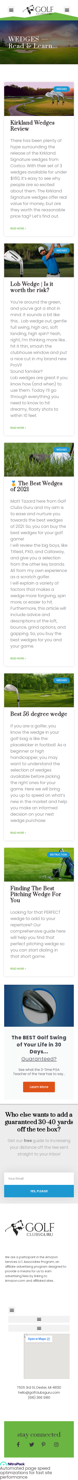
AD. (36, 1245)
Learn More (39, 1086)
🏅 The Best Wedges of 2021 (36, 486)
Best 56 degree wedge (38, 714)
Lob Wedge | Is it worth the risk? (31, 287)
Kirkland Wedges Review (32, 126)
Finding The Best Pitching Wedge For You (35, 894)
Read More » (18, 228)
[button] (11, 9)
